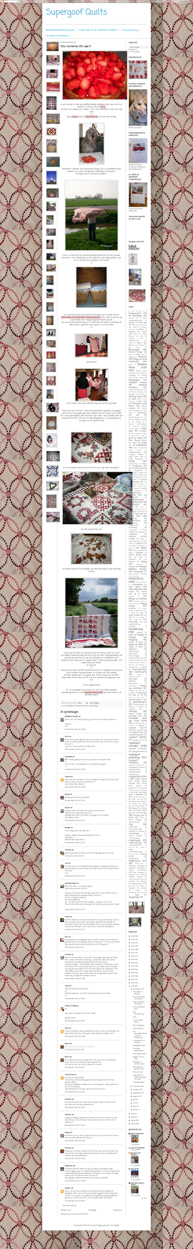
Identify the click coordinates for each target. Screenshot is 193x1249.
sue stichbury (137, 723)
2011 (132, 986)
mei (134, 1103)
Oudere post (117, 1210)
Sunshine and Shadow (136, 1154)
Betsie (67, 794)
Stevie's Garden (135, 714)
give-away (135, 436)
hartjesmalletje (133, 464)
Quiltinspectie (141, 671)
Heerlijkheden (70, 706)
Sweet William (141, 779)
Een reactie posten (69, 1205)
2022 (133, 949)
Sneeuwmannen (138, 704)
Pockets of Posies (136, 642)
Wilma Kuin (69, 1075)
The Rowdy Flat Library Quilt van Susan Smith (138, 805)
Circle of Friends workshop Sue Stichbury (138, 392)
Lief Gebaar (141, 547)
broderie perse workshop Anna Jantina (138, 372)
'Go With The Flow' (135, 311)
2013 (133, 979)
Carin (67, 736)
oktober (136, 1090)
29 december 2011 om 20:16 (75, 1141)
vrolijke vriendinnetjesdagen (135, 850)
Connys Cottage (70, 1006)
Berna (75, 116)
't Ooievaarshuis (138, 312)
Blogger (116, 1225)
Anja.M (67, 807)
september (137, 1093)
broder (130, 365)
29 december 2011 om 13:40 (75, 909)
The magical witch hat (135, 799)
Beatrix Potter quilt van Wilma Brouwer (138, 334)
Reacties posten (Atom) (79, 1214)
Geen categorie (135, 434)
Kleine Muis (135, 516)
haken (135, 448)
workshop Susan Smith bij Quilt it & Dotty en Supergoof (138, 886)
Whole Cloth (139, 863)
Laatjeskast (133, 534)
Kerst (131, 507)
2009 (133, 1117)
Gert (66, 937)
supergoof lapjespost (136, 735)
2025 (133, 939)
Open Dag (133, 620)
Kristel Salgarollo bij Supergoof (138, 531)
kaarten (144, 488)
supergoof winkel (138, 751)
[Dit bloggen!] (92, 703)
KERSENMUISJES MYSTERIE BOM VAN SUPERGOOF (138, 495)
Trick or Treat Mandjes (138, 818)
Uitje (131, 824)
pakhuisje (140, 632)
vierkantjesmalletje (134, 838)
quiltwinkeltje (132, 686)
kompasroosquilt (133, 525)
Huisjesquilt (143, 479)
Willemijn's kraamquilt (136, 866)
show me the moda (136, 697)
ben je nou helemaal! (138, 345)
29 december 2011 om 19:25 (75, 1107)
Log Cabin (138, 557)
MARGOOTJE (136, 579)
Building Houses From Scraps (138, 376)
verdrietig (132, 831)
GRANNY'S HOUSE (71, 716)
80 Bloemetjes (135, 315)
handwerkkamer (135, 452)
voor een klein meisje (136, 847)
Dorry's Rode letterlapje (138, 409)
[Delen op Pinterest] (98, 703)
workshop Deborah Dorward (138, 876)
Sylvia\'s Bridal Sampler (138, 784)
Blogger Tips (139, 354)
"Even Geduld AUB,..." (140, 1054)
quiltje (139, 675)
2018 (133, 963)
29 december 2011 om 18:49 (75, 1036)
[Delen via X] (94, 703)
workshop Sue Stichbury (138, 881)
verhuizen (141, 831)
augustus (136, 1096)
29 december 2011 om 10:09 (75, 800)
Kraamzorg (133, 527)
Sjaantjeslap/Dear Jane (138, 699)
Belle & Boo (142, 343)
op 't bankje (140, 617)
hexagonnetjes (133, 473)
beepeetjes (132, 338)
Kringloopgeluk (133, 530)
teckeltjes (144, 790)
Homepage (92, 1210)
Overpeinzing (136, 629)
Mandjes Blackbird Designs (138, 567)
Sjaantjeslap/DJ (140, 702)
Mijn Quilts (135, 586)
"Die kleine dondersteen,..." (138, 1050)
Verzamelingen (134, 833)
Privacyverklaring (130, 30)
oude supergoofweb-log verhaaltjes (138, 624)
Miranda (68, 1148)
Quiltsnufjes (133, 679)
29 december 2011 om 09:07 (75, 749)
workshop (132, 875)
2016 (133, 969)
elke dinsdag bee (138, 422)
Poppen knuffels (136, 644)
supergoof (141, 726)
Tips (145, 812)
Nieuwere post (66, 1210)
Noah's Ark (139, 611)
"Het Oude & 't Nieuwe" (138, 993)
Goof (143, 436)
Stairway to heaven (136, 707)
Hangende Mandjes (136, 454)
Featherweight (142, 424)
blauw (130, 354)
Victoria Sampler (135, 836)
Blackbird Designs (135, 352)
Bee (141, 336)
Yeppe (137, 895)
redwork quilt (133, 691)
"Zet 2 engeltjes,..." (139, 1025)
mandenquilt (139, 564)
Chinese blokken (134, 390)
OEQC (133, 613)
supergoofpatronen (134, 774)
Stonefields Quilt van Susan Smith (138, 719)
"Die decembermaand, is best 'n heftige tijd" (140, 1034)
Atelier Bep (142, 322)
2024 (133, 943)
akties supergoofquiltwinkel (138, 319)
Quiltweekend (133, 683)
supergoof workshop (134, 756)
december (137, 989)
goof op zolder (135, 438)
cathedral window (138, 382)
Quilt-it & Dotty (140, 663)
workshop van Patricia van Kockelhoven (138, 890)
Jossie (67, 917)
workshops (143, 893)
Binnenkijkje (134, 349)
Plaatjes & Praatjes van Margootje (138, 637)
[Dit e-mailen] (90, 703)
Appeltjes (132, 323)
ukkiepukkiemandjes (135, 829)
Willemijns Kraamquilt (136, 868)
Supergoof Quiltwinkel (138, 749)
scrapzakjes (132, 693)
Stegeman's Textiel (135, 709)
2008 (133, 1120)
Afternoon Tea (133, 318)
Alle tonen (144, 1198)
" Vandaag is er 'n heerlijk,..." (139, 1041)
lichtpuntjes (141, 546)
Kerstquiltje (132, 512)
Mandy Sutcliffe (133, 574)
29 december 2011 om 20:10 (75, 1125)
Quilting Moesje (70, 883)
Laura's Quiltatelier (138, 1148)
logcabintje (132, 559)
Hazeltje (144, 464)
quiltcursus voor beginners (137, 665)
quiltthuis (132, 681)
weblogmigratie (134, 858)
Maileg (144, 561)
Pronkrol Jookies (134, 658)
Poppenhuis (133, 649)
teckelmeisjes (135, 790)
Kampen (138, 491)
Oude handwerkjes (138, 620)
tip (139, 813)
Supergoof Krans (137, 732)
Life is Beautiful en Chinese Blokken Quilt (138, 553)
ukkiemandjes (133, 827)
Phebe (131, 635)
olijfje (141, 613)
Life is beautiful (138, 550)
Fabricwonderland (137, 1133)
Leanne (67, 776)
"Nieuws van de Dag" (138, 1058)
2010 (133, 1114)
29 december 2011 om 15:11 (74, 947)
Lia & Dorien (132, 546)
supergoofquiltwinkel (137, 777)
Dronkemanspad (134, 417)
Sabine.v (68, 1188)
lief (130, 548)
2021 (133, 953)
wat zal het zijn (133, 854)
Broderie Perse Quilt (138, 365)
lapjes (142, 539)
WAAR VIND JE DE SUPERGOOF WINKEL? (98, 30)
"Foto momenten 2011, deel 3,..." (139, 998)
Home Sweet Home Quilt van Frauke (138, 476)
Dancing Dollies (135, 396)
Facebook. (131, 424)
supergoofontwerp (135, 772)
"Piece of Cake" (138, 1072)
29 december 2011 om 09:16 (75, 769)
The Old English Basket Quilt (138, 800)
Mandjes (132, 567)
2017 (133, 966)
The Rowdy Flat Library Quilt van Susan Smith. (138, 809)
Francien (68, 954)
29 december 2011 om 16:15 (75, 1021)
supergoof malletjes (138, 737)
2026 (133, 936)
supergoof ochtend (138, 740)
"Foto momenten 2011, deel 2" (139, 1003)
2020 (133, 956)
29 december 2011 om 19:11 (74, 1050)
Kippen (130, 514)
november (137, 1086)
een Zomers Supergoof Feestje (138, 418)
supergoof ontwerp (134, 744)
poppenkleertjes (134, 651)
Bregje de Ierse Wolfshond (138, 360)
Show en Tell (137, 695)
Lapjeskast (139, 543)
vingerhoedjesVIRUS (135, 845)
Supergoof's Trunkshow (134, 761)
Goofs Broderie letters (138, 440)
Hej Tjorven (135, 1169)
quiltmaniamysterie (134, 677)
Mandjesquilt (138, 571)
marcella (68, 850)
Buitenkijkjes (134, 380)
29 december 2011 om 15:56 (75, 979)
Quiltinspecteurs (139, 669)
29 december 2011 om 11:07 (74, 856)
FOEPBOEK (143, 431)
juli (134, 1100)
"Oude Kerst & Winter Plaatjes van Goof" (139, 1077)
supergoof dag (142, 730)
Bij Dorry (134, 347)
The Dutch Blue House (138, 797)
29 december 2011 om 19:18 (75, 1092)
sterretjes (133, 711)
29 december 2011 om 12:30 (75, 876)
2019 (133, 959)
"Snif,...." (135, 1017)
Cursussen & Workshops (56, 35)
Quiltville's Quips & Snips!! (137, 1184)
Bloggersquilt (132, 357)
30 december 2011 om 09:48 (75, 1181)
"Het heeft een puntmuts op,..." (139, 1068)
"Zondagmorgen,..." (139, 1082)
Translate (136, 52)
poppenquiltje (133, 654)
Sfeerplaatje (142, 693)
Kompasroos (133, 523)
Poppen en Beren (136, 647)
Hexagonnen (138, 470)
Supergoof (68, 756)
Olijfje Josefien (134, 615)
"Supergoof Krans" (139, 1045)
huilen (135, 479)
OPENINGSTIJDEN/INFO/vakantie (59, 30)
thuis (133, 813)
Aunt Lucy (135, 325)
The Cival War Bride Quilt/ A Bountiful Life (138, 793)
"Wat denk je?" (138, 1028)
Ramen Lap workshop (138, 687)
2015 (133, 973)
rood (143, 691)
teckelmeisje (143, 788)
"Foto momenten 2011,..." (139, 1008)
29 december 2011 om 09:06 (75, 729)
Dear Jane (142, 401)
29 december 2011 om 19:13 (75, 1067)
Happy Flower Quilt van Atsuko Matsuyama (138, 458)
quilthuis (144, 667)
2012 (133, 983)
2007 (133, 1124)
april (135, 1106)
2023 (133, 946)
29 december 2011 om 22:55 (75, 1158)
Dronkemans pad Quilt (138, 414)
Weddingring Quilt (138, 860)
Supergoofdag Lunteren (136, 767)
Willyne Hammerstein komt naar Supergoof (138, 871)
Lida (66, 863)
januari (136, 1109)
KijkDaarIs (69, 1166)
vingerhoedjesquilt (135, 843)
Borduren (143, 356)
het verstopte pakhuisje (138, 468)
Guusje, (67, 1132)
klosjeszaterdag (134, 521)
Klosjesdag (133, 518)
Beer (142, 338)
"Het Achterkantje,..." (139, 1013)
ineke (67, 1028)
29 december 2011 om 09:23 (75, 787)
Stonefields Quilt (135, 716)
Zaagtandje (134, 897)
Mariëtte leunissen (141, 582)
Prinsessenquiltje (134, 656)
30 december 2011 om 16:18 (75, 1201)
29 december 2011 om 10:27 (75, 820)
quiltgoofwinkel (133, 667)
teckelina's (132, 788)
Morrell (86, 706)
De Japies (132, 399)
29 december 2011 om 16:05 (75, 999)
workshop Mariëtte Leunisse (137, 879)
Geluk (145, 433)
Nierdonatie (132, 608)
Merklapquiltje (137, 584)
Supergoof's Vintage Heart (137, 765)
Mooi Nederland (135, 589)
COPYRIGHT (141, 394)
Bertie (67, 1044)
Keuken (141, 512)
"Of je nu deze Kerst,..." (138, 1021)
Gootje (134, 443)
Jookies (136, 488)
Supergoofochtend (134, 770)
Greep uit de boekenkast (138, 444)
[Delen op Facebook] (96, 703)
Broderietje (132, 375)
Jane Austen (132, 486)
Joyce (67, 986)
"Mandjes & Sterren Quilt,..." (139, 1063)
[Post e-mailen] (86, 703)
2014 (133, 976)
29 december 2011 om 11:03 (75, 843)
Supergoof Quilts (76, 12)
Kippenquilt (139, 514)
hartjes (132, 461)
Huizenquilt (79, 706)
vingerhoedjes (93, 706)
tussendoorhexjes (134, 822)
